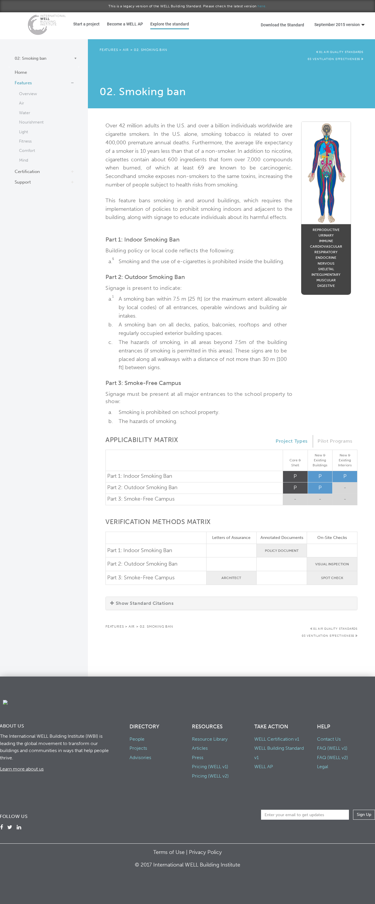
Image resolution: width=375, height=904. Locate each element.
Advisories (140, 757)
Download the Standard (282, 25)
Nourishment (31, 122)
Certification (27, 171)
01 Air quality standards (341, 52)
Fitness (25, 141)
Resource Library (210, 739)
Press (197, 757)
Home (21, 72)
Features (23, 82)
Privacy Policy (205, 852)
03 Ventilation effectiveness (334, 59)
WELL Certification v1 (276, 739)
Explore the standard (169, 24)
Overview (28, 93)
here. (262, 6)
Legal (322, 766)
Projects (138, 748)
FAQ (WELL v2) (332, 757)
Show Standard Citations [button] (144, 603)
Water (24, 112)
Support (23, 182)
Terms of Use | (171, 852)
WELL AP (263, 766)
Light (23, 131)
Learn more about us (22, 769)
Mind (23, 160)
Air (21, 103)
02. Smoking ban (150, 50)
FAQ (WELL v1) (332, 748)
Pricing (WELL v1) (210, 766)
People (136, 739)
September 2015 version (337, 24)
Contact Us (329, 739)
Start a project (86, 24)
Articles (200, 748)
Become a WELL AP (125, 24)
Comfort (27, 150)
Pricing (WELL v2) (210, 776)
